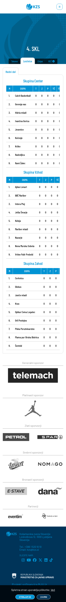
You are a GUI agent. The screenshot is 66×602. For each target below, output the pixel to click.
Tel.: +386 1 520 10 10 (30, 546)
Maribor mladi (21, 229)
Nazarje (18, 237)
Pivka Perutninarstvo (25, 328)
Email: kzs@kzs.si (29, 549)
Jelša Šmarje (21, 212)
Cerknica (19, 278)
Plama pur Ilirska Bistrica (27, 337)
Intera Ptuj (20, 203)
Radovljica (20, 154)
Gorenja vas (20, 104)
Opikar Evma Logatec (25, 312)
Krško (17, 146)
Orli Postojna (21, 320)
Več (53, 589)
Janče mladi (21, 295)
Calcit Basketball (23, 95)
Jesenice (19, 129)
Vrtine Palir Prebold (24, 254)
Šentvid (18, 345)
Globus (18, 286)
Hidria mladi (20, 112)
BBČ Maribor (20, 195)
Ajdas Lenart (21, 186)
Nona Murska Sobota (24, 246)
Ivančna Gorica (22, 121)
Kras (17, 303)
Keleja (18, 220)
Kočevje (19, 137)
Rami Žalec (20, 163)
